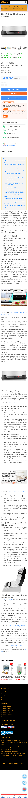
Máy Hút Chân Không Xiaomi (16, 402)
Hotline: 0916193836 (6, 749)
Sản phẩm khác (7, 660)
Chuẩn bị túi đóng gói (11, 187)
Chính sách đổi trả (5, 712)
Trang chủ (3, 7)
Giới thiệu (3, 693)
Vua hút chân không (6, 599)
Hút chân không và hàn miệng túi (14, 189)
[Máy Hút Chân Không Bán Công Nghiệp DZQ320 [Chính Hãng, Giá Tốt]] (21, 669)
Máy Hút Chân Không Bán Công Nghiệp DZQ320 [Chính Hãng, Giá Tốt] (20, 677)
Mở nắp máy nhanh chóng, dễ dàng (15, 177)
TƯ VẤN (14, 97)
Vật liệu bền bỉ (10, 179)
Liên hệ (3, 698)
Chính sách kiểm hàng (6, 716)
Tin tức (2, 700)
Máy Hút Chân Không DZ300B (17, 626)
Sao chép (5, 108)
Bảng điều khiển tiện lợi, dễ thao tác (15, 168)
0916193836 (11, 145)
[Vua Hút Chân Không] (4, 2)
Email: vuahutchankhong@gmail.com (9, 751)
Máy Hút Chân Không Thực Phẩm (17, 491)
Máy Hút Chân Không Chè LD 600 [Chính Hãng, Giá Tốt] (7, 677)
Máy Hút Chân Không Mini (15, 7)
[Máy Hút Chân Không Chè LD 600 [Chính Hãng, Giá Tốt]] (7, 669)
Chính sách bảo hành (6, 714)
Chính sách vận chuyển (7, 710)
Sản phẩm (3, 695)
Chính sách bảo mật (6, 708)
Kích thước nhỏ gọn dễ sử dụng (14, 181)
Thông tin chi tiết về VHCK (16, 645)
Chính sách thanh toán (6, 706)
